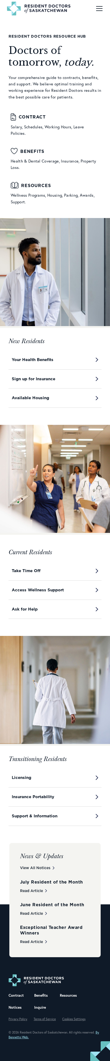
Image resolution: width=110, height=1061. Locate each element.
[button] (98, 8)
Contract (16, 995)
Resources (68, 995)
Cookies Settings (73, 1019)
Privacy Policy (18, 1019)
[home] (37, 8)
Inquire (40, 1007)
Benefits (41, 995)
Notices (15, 1007)
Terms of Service (45, 1019)
